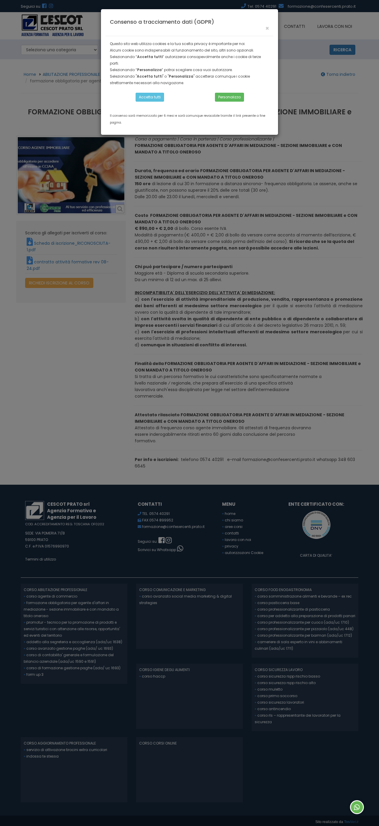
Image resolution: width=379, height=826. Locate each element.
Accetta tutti (150, 97)
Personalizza (229, 97)
